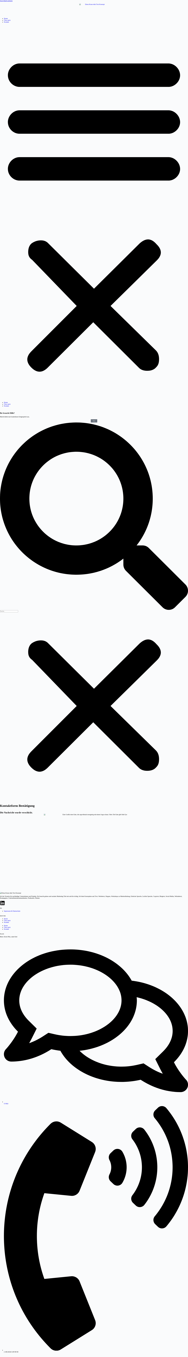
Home (6, 18)
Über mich (7, 20)
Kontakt (6, 22)
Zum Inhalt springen (6, 1)
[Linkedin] (2, 903)
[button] (94, 212)
